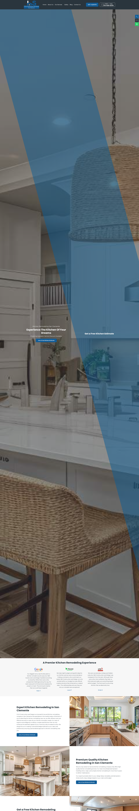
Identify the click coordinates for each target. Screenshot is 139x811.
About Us (50, 4)
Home (44, 4)
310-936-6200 (108, 5)
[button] (59, 4)
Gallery (66, 4)
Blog (71, 4)
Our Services (58, 4)
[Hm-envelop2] (137, 20)
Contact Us (77, 4)
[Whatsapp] (137, 24)
